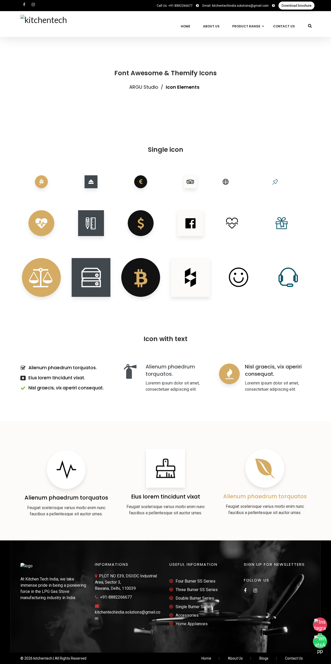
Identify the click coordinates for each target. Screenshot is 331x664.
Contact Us (284, 26)
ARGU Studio (143, 87)
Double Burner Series (195, 598)
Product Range (246, 26)
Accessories (187, 615)
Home (185, 26)
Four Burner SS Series (195, 581)
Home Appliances (192, 623)
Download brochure (296, 5)
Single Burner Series (194, 606)
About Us (211, 26)
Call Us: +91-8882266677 (175, 5)
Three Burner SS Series (197, 589)
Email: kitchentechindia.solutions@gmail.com (235, 5)
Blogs (263, 658)
